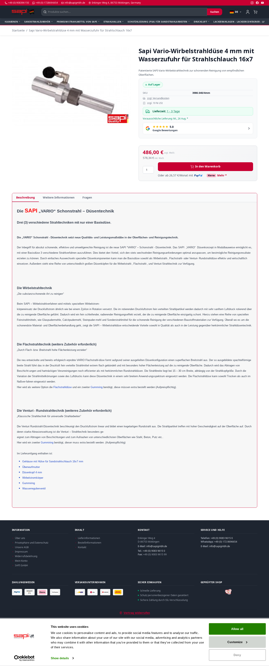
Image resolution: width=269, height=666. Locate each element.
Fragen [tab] (87, 197)
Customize (235, 642)
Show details (60, 658)
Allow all (237, 629)
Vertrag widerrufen (137, 613)
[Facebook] (257, 3)
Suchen (214, 12)
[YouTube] (262, 3)
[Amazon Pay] (30, 592)
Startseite (18, 30)
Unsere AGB (22, 547)
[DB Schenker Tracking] (105, 592)
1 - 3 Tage (173, 111)
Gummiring (47, 442)
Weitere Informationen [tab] (58, 197)
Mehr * (222, 175)
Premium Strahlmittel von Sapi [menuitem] (77, 21)
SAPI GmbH (21, 565)
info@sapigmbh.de (156, 546)
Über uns (20, 538)
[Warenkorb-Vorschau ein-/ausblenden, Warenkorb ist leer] (255, 12)
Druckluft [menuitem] (200, 21)
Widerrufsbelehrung (26, 556)
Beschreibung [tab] (25, 197)
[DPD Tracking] (93, 592)
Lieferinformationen (89, 538)
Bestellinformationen (89, 542)
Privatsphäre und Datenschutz (31, 542)
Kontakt (82, 547)
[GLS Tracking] (80, 592)
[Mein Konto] (247, 12)
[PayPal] (17, 592)
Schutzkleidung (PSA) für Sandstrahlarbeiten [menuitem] (157, 21)
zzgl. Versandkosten (158, 98)
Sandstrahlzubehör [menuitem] (37, 21)
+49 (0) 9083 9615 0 (154, 551)
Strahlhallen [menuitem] (112, 21)
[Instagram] (252, 3)
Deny (237, 655)
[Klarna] (42, 592)
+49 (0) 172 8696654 (225, 541)
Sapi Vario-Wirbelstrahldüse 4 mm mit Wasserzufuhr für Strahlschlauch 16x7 (80, 30)
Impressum (21, 551)
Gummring (97, 386)
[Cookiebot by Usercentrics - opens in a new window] (24, 658)
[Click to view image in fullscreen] (71, 86)
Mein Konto (21, 560)
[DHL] (118, 592)
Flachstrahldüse (62, 386)
